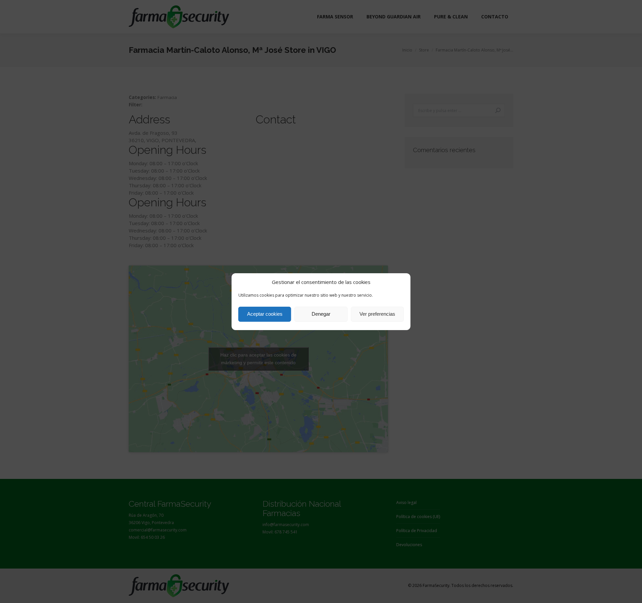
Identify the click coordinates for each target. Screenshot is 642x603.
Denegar (321, 314)
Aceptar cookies (265, 314)
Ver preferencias (377, 314)
